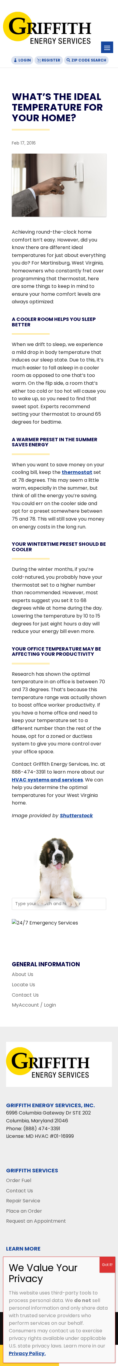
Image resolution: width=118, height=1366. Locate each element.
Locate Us (23, 984)
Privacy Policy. (27, 1353)
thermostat (77, 472)
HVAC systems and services (47, 779)
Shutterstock (76, 815)
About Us (22, 974)
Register (51, 60)
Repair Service (23, 1200)
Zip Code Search (88, 60)
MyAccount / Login (34, 1004)
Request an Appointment (36, 1221)
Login (24, 60)
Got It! (107, 1264)
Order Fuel (18, 1180)
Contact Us (25, 994)
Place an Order (24, 1211)
